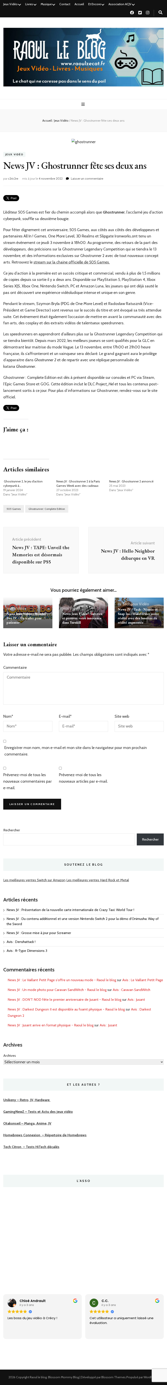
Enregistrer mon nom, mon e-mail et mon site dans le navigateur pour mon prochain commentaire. (75, 751)
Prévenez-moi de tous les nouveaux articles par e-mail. (83, 778)
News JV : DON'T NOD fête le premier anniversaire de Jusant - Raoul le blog (64, 999)
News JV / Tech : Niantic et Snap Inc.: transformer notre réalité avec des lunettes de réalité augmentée (138, 616)
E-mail (65, 716)
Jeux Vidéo (10, 4)
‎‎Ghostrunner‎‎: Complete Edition (46, 508)
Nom (8, 716)
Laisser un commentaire (87, 179)
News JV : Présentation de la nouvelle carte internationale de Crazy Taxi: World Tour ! (70, 910)
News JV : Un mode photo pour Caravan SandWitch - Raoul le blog (57, 990)
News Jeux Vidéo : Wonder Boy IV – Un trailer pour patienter (26, 618)
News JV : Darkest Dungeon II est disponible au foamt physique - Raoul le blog (66, 1009)
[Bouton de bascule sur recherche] (160, 12)
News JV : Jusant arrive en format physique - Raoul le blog (51, 1025)
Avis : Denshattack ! (21, 942)
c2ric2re (13, 179)
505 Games (14, 508)
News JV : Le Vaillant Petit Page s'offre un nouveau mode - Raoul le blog (62, 980)
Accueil (79, 4)
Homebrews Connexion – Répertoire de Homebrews (45, 1135)
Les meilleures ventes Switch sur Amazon (34, 880)
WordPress (151, 1377)
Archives (9, 1056)
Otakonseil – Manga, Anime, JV (27, 1123)
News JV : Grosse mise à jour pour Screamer (39, 933)
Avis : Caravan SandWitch (131, 990)
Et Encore (94, 4)
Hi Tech (124, 604)
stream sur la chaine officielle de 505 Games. (71, 262)
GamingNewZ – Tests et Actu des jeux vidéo (38, 1112)
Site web (122, 716)
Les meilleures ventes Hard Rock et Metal (97, 880)
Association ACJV (120, 4)
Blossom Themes (113, 1377)
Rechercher (11, 830)
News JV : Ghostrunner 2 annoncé (131, 481)
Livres (29, 4)
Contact (64, 4)
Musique (46, 4)
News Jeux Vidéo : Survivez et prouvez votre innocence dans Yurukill (82, 618)
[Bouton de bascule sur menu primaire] (83, 104)
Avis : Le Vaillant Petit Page (142, 980)
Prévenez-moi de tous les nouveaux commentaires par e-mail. (27, 781)
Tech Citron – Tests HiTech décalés (31, 1147)
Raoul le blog (38, 1377)
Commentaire (15, 667)
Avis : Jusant (136, 999)
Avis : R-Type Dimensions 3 (27, 951)
